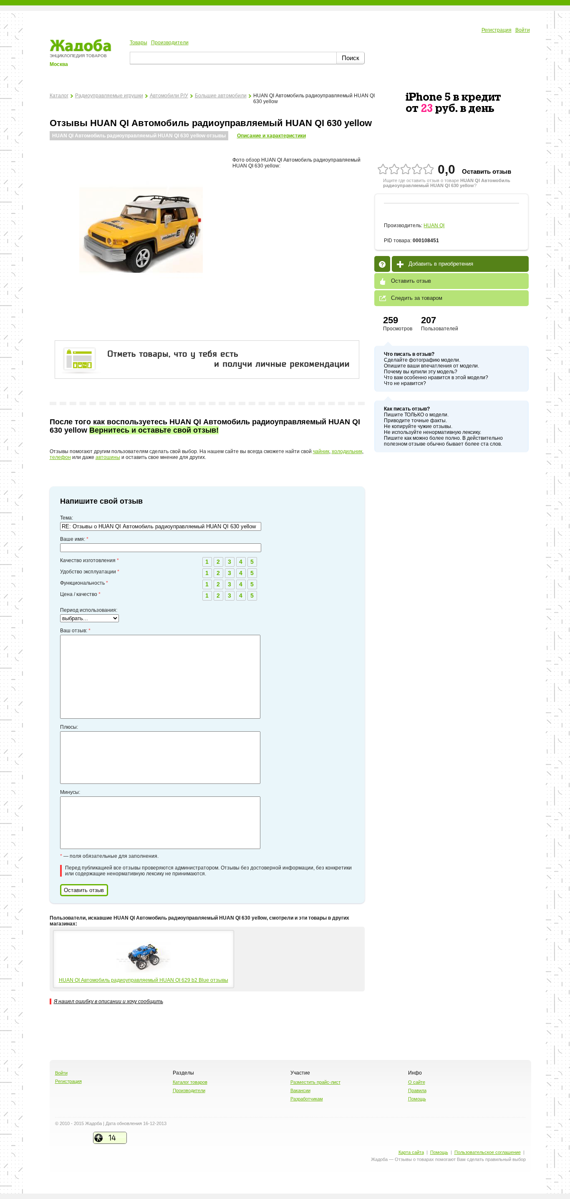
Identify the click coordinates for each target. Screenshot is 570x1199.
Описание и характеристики (271, 136)
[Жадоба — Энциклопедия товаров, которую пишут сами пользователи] (80, 50)
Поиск (350, 57)
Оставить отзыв (486, 171)
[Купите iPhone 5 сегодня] (453, 112)
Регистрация (497, 30)
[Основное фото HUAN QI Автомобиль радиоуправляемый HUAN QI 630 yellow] (141, 286)
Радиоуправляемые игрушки (109, 96)
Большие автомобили (221, 96)
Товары (138, 43)
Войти (522, 30)
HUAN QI (434, 225)
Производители (170, 43)
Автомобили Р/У (169, 96)
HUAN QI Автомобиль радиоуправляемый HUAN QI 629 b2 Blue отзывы (143, 980)
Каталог (59, 96)
